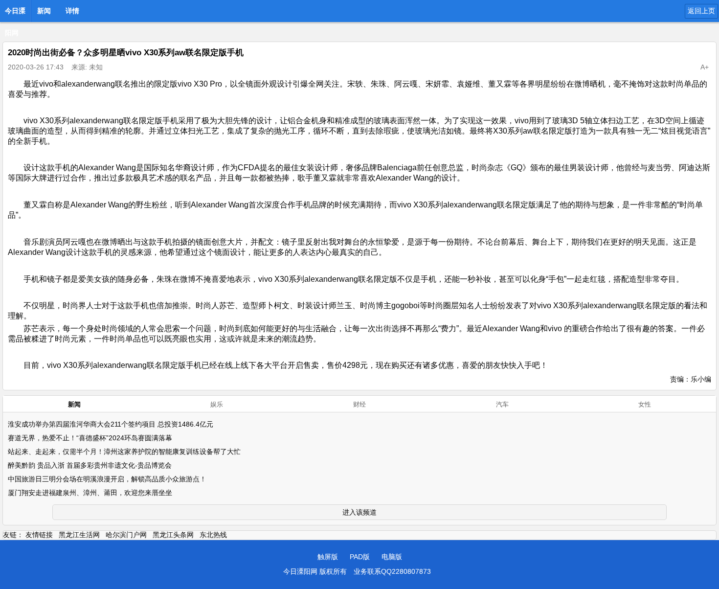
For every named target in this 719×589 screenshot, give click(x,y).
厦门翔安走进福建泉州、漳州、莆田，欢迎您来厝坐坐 (90, 493)
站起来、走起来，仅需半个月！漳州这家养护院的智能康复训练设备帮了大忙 (124, 451)
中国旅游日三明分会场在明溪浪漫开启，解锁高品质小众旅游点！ (107, 479)
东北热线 (213, 535)
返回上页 (701, 11)
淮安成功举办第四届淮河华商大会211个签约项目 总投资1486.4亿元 (110, 424)
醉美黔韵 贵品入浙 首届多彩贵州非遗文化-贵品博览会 (90, 465)
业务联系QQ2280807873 (392, 571)
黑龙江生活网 (79, 535)
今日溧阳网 (15, 14)
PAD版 (360, 557)
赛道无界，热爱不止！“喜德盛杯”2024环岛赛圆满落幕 (90, 438)
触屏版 (327, 557)
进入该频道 (359, 512)
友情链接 (39, 535)
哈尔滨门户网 (126, 535)
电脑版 (392, 557)
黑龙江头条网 (173, 535)
